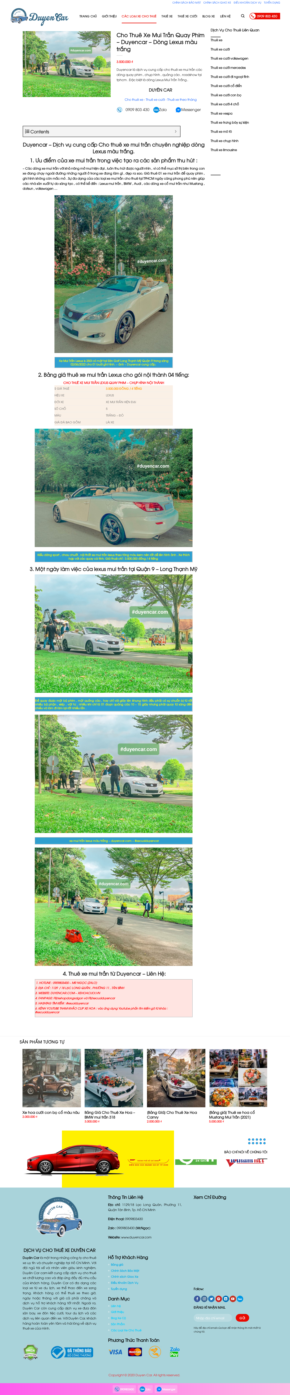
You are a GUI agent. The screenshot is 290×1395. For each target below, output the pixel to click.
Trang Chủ (88, 16)
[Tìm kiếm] (242, 16)
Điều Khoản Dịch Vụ (247, 2)
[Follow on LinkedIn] (226, 1301)
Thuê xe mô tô (221, 131)
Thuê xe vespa (221, 113)
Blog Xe (208, 16)
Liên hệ (225, 16)
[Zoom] (28, 92)
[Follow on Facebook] (197, 1301)
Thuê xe (216, 40)
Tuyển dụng (272, 2)
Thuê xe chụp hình (225, 140)
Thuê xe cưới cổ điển (226, 85)
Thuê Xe (167, 16)
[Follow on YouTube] (233, 1301)
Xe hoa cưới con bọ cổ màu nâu (51, 1112)
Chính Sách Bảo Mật (186, 2)
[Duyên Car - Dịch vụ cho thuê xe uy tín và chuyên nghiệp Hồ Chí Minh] (42, 16)
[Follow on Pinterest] (218, 1301)
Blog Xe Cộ (118, 1320)
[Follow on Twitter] (211, 1301)
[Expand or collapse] (175, 131)
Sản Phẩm (118, 1326)
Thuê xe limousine (224, 150)
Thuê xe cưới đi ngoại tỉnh (230, 76)
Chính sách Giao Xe (217, 2)
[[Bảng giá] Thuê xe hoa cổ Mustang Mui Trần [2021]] (238, 1078)
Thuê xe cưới (220, 49)
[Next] (267, 1089)
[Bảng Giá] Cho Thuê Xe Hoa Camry (172, 1114)
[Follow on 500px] (240, 1301)
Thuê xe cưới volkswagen (229, 58)
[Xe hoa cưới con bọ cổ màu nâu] (51, 1078)
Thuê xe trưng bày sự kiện (230, 122)
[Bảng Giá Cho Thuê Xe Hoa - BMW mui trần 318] (114, 1078)
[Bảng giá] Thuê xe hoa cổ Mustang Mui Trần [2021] (232, 1114)
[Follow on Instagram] (204, 1301)
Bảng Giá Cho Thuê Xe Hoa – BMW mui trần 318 (110, 1114)
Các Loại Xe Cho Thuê (139, 16)
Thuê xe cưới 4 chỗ (225, 104)
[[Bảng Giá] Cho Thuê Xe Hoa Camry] (176, 1078)
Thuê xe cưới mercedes (228, 67)
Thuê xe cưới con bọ (226, 95)
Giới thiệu (109, 16)
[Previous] (23, 1089)
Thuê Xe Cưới (187, 16)
